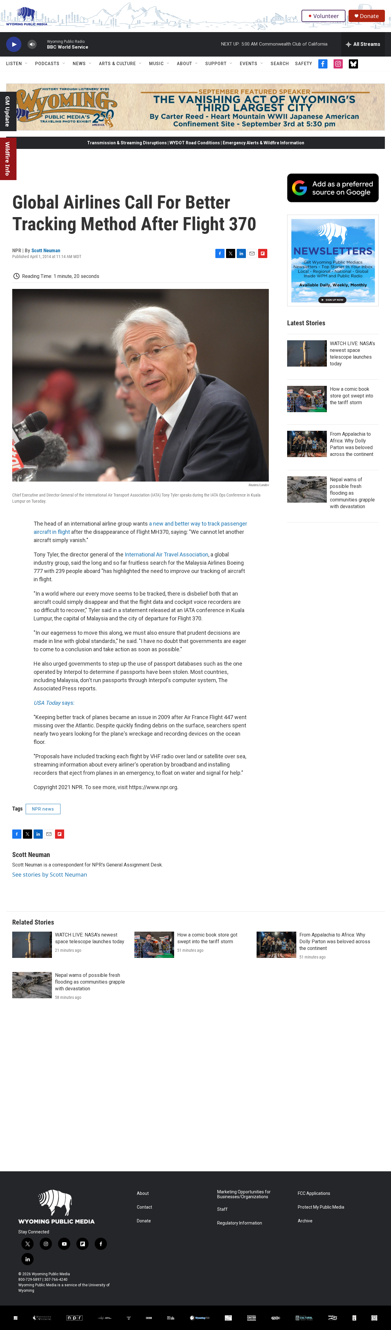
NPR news (43, 809)
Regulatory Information (239, 1223)
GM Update (7, 111)
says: (54, 703)
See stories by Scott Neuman (49, 874)
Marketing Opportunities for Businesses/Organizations (244, 1194)
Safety (303, 63)
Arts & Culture (117, 63)
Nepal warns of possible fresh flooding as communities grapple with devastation (352, 493)
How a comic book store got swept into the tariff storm (351, 395)
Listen (14, 63)
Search (280, 63)
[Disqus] (195, 1088)
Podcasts (47, 63)
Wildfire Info (7, 159)
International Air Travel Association (166, 554)
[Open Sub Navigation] (26, 63)
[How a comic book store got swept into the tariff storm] (307, 399)
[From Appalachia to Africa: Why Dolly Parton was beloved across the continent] (307, 444)
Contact (144, 1207)
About (184, 63)
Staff (222, 1209)
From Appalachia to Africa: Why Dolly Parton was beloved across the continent (334, 941)
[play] (14, 44)
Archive (305, 1221)
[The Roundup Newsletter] (332, 260)
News (79, 63)
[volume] (32, 44)
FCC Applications (314, 1193)
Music (156, 63)
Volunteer (326, 16)
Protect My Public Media (321, 1207)
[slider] (42, 44)
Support (216, 63)
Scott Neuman (45, 250)
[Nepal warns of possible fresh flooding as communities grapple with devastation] (307, 489)
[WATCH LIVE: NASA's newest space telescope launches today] (307, 353)
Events (249, 63)
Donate (369, 16)
